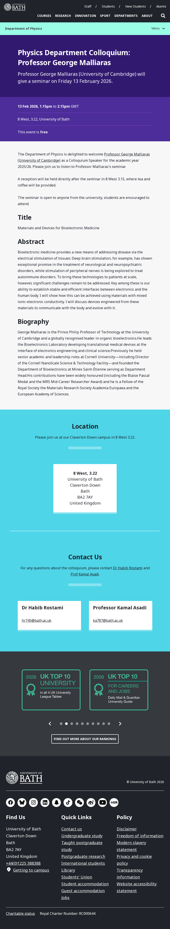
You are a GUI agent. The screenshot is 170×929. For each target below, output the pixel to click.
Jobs (65, 897)
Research (63, 16)
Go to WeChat (79, 802)
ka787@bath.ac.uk (108, 620)
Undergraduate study (81, 835)
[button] (50, 723)
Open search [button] (163, 15)
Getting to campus (31, 870)
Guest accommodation (83, 890)
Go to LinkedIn (45, 802)
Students (108, 6)
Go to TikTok (68, 802)
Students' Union (76, 877)
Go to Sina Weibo (91, 802)
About (147, 16)
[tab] (61, 723)
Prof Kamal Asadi (85, 574)
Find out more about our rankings (85, 739)
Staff (87, 6)
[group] (51, 689)
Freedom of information (140, 835)
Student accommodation (85, 883)
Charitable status (20, 913)
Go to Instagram (33, 802)
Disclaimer (127, 829)
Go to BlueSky (21, 802)
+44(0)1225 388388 (23, 863)
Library (68, 870)
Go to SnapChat (56, 802)
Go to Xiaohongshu (114, 802)
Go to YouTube (102, 802)
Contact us (71, 829)
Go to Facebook (10, 802)
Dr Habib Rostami (128, 568)
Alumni (161, 6)
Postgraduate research (83, 856)
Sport (105, 16)
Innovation (85, 16)
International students (83, 863)
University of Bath (15, 7)
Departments (126, 16)
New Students (135, 6)
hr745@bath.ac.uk (36, 620)
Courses (44, 16)
